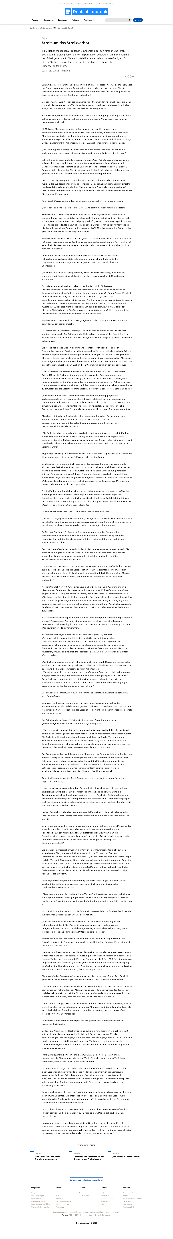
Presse (125, 1196)
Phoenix (83, 1215)
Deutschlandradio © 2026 (86, 1223)
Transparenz (127, 1201)
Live (139, 20)
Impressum (115, 1212)
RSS (102, 1204)
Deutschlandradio (66, 4)
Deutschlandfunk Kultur (84, 4)
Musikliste (104, 1201)
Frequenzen (60, 1207)
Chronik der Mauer (102, 1215)
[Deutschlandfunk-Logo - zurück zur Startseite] (86, 11)
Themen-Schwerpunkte (40, 1207)
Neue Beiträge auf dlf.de (40, 1204)
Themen (35, 20)
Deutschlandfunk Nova (105, 4)
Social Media (83, 1196)
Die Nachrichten (37, 1198)
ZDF (76, 1215)
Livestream (60, 1193)
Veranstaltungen (107, 1198)
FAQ (102, 1193)
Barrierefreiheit (128, 1207)
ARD (70, 1215)
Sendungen (48, 20)
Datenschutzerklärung (79, 1212)
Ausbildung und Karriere (132, 1198)
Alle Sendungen (46, 28)
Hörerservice (83, 1193)
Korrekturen (127, 1204)
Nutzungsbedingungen (99, 1212)
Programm (62, 20)
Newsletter (105, 1196)
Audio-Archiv (89, 20)
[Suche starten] (129, 20)
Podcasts (75, 20)
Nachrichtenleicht (38, 1201)
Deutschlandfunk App (64, 1201)
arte (91, 1215)
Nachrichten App (62, 1204)
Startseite (34, 28)
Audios (58, 1196)
